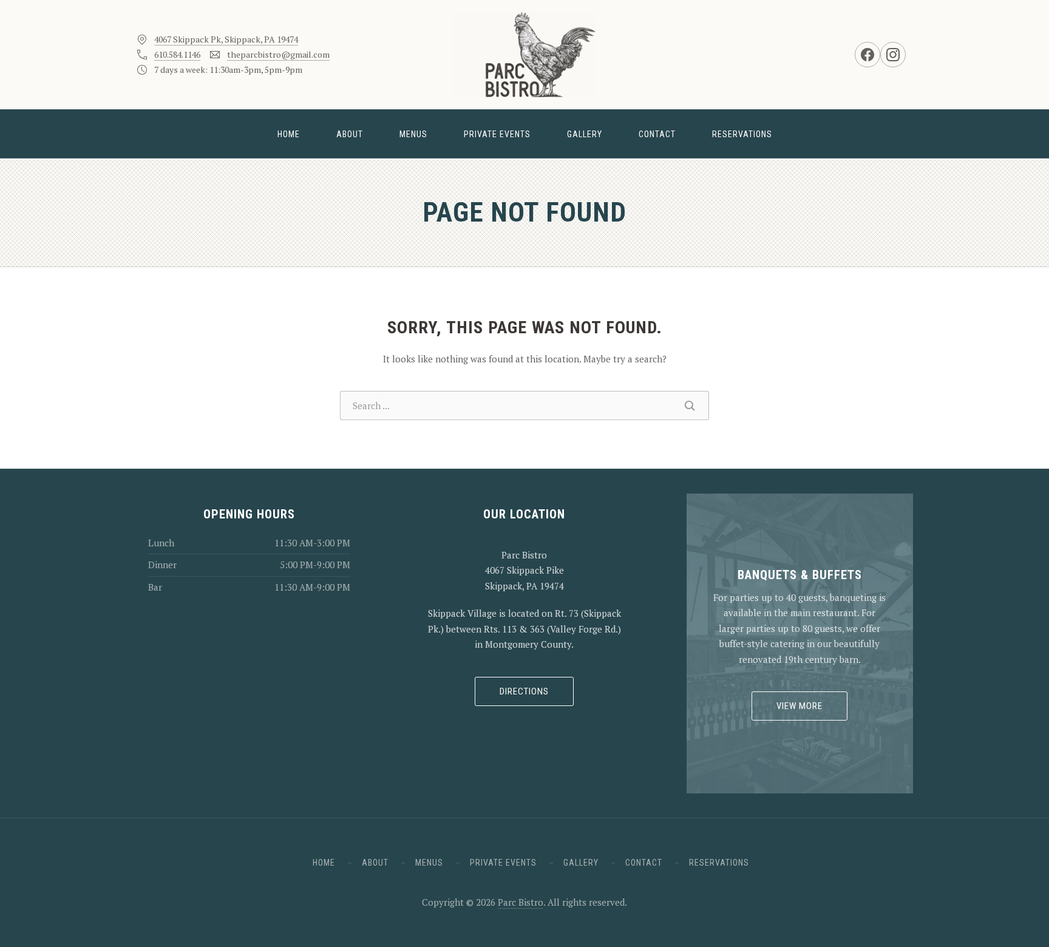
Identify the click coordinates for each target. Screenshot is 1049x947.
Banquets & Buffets (800, 575)
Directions (524, 691)
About (349, 134)
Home (288, 134)
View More (799, 706)
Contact (657, 134)
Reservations (742, 134)
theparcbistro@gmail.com (278, 54)
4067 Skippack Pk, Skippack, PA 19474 (226, 39)
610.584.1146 (177, 54)
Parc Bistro (520, 902)
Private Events (497, 134)
